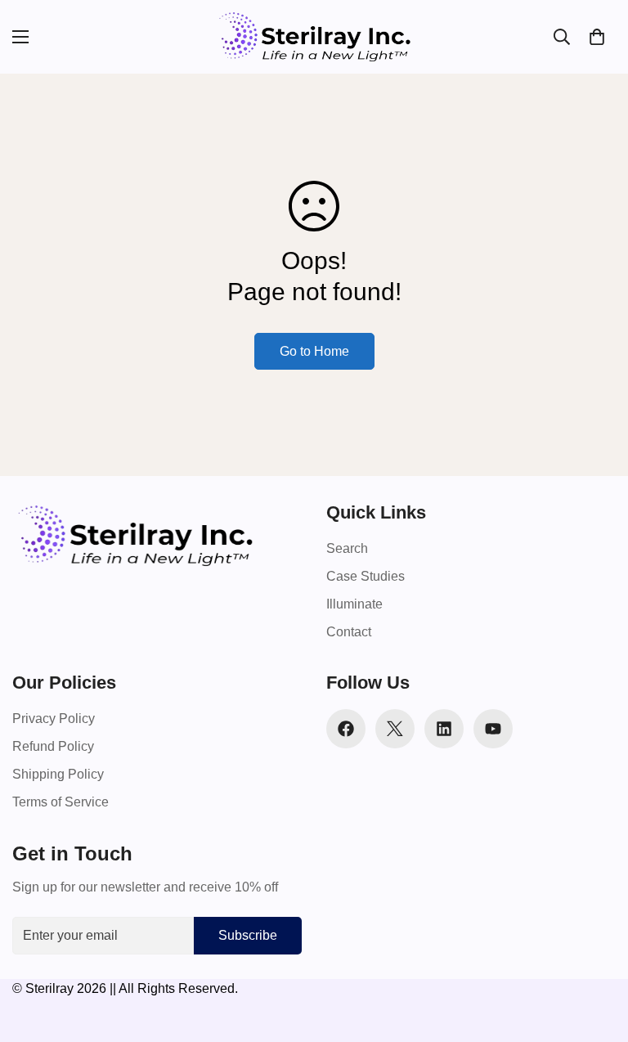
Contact (348, 632)
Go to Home (314, 351)
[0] (597, 37)
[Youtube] (493, 728)
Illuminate (354, 604)
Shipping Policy (58, 774)
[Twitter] (395, 728)
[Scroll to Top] (596, 953)
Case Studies (365, 576)
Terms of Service (60, 802)
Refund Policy (53, 746)
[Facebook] (346, 728)
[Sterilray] (314, 37)
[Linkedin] (444, 728)
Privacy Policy (53, 718)
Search (347, 548)
